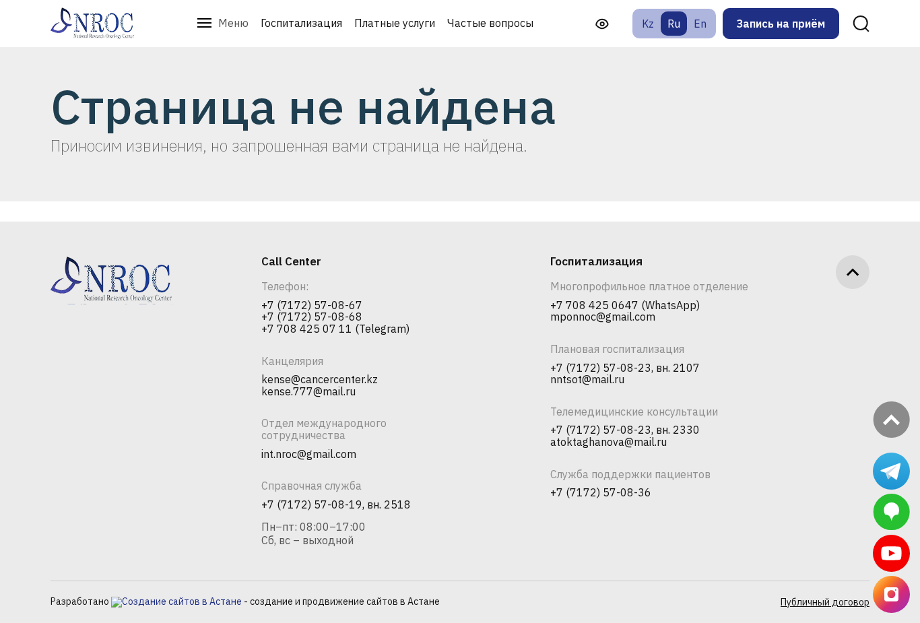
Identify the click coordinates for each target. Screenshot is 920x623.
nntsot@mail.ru (587, 380)
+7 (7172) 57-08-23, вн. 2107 (625, 368)
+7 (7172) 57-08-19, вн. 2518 (336, 505)
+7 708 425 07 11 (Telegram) (335, 329)
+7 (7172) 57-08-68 (311, 317)
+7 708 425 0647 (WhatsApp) (625, 306)
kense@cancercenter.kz (319, 380)
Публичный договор (825, 602)
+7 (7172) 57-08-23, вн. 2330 (625, 430)
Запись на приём (781, 23)
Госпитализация (301, 23)
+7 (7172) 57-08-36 (600, 493)
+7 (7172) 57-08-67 (311, 306)
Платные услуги (394, 23)
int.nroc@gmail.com (308, 455)
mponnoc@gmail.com (602, 317)
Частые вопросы (490, 23)
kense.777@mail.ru (308, 392)
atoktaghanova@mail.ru (608, 442)
